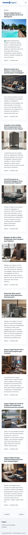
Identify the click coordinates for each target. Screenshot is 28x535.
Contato (4, 527)
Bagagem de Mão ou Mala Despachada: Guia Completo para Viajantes (13, 239)
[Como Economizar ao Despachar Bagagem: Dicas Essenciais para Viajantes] (14, 194)
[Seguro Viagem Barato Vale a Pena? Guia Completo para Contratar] (14, 365)
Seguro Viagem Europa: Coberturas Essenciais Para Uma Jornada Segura (13, 459)
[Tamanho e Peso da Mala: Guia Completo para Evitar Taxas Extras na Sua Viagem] (14, 140)
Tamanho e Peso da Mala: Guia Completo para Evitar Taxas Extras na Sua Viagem (13, 127)
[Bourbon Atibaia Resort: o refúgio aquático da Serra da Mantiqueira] (14, 28)
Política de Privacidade (8, 525)
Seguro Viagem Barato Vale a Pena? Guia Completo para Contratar (13, 351)
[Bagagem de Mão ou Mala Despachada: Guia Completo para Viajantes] (14, 252)
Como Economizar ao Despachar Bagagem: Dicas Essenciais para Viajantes (13, 181)
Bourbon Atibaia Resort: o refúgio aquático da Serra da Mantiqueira (13, 14)
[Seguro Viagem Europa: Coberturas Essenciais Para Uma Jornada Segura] (14, 473)
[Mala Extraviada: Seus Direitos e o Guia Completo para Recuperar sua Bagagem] (14, 84)
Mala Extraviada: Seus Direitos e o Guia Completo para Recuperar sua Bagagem (14, 71)
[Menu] (25, 2)
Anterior (7, 514)
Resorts (6, 10)
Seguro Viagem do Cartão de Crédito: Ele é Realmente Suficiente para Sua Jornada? (14, 405)
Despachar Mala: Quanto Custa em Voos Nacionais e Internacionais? (13, 295)
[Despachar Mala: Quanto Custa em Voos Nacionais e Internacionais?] (14, 309)
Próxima (21, 514)
